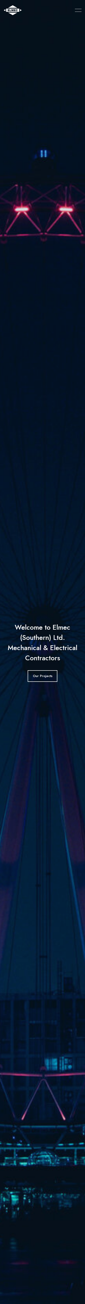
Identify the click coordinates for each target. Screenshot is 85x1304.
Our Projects (42, 675)
